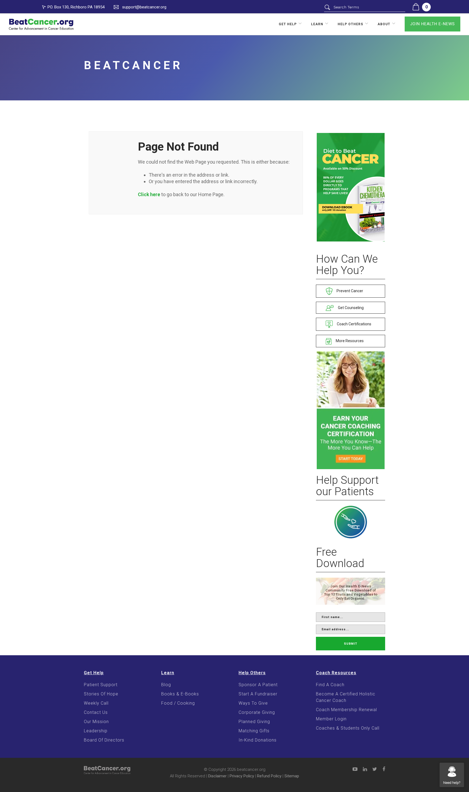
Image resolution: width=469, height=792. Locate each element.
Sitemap (291, 776)
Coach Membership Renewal (346, 709)
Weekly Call (96, 703)
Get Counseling (350, 308)
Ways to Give (253, 703)
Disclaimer (217, 776)
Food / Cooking (178, 703)
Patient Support (101, 684)
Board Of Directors (104, 740)
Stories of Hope (101, 693)
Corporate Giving (257, 712)
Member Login (331, 718)
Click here (149, 194)
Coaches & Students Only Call (347, 728)
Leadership (95, 730)
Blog (166, 684)
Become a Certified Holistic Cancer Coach (345, 697)
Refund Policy (269, 776)
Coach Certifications (353, 324)
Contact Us (96, 712)
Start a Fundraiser (258, 693)
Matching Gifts (254, 730)
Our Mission (96, 721)
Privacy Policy (242, 776)
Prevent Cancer (349, 291)
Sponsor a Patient (258, 684)
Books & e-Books (180, 693)
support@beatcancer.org (144, 7)
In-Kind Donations (258, 740)
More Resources (349, 341)
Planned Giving (254, 721)
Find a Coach (330, 684)
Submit (350, 643)
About (384, 24)
